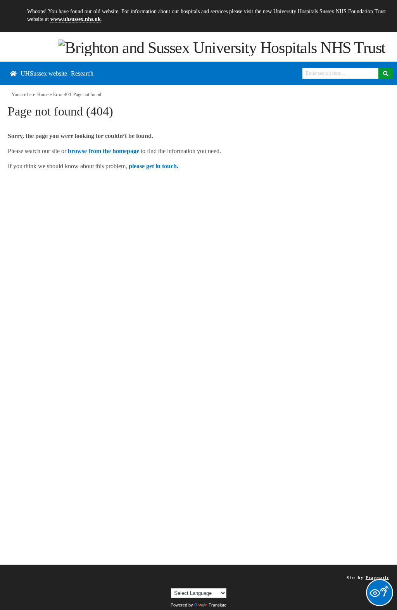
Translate (217, 605)
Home (42, 94)
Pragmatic (377, 578)
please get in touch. (153, 166)
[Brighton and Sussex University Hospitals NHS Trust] (222, 47)
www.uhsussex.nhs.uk (75, 19)
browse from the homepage (103, 151)
